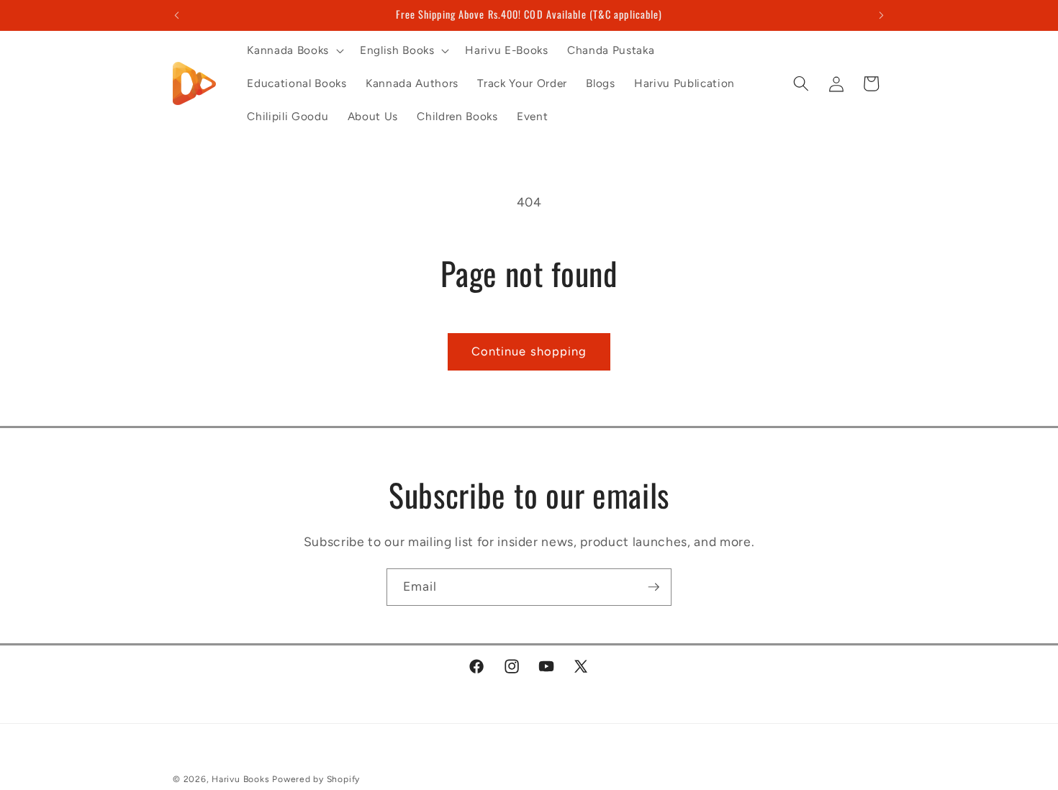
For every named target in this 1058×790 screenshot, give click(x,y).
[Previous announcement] (177, 15)
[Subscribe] (653, 587)
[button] (294, 50)
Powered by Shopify (316, 779)
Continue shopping (529, 351)
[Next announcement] (882, 15)
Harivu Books (240, 779)
